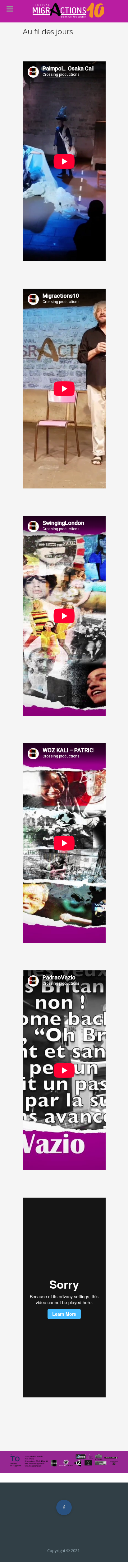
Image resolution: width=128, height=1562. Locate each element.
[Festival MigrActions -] (68, 10)
